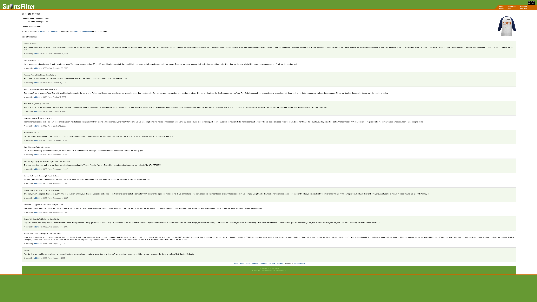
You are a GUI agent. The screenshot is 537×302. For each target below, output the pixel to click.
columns (523, 6)
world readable (299, 263)
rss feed (272, 263)
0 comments (87, 31)
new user (523, 8)
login (509, 8)
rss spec (280, 263)
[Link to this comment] (24, 54)
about (501, 8)
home (501, 6)
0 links (41, 31)
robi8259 (37, 54)
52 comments (52, 31)
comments (511, 6)
